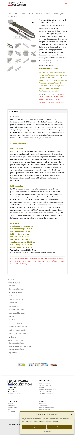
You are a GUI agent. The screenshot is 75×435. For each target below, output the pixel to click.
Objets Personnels (15, 320)
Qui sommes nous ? (44, 383)
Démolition (13, 303)
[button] (71, 414)
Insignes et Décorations (17, 313)
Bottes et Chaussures (16, 296)
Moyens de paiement (45, 385)
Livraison (41, 387)
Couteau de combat (54, 102)
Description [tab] (13, 111)
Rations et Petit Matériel (17, 330)
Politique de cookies (46, 431)
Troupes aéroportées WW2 (46, 407)
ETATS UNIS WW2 (28, 14)
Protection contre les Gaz (18, 327)
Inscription (10, 403)
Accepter (34, 427)
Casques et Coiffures (16, 289)
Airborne (12, 285)
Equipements (13, 306)
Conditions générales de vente (47, 389)
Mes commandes (12, 407)
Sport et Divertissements (18, 333)
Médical (11, 316)
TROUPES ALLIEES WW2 (16, 340)
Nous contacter (12, 411)
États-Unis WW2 (43, 405)
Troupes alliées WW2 (44, 409)
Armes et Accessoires (16, 292)
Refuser (59, 427)
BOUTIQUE (17, 14)
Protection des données (45, 391)
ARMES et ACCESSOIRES (46, 97)
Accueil (10, 14)
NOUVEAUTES (43, 99)
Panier (9, 409)
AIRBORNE (38, 14)
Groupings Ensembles (16, 309)
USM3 (62, 102)
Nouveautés (42, 403)
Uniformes (12, 337)
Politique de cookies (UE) (45, 393)
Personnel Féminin (15, 323)
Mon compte (11, 405)
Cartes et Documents (16, 299)
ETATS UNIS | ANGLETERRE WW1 (19, 346)
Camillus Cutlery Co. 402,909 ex (22, 242)
